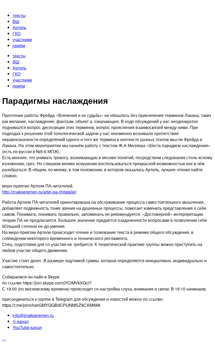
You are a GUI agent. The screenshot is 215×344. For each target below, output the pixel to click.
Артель (19, 27)
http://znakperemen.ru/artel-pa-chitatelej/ (39, 192)
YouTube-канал (27, 327)
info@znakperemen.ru (33, 315)
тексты (19, 15)
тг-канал (21, 321)
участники (22, 39)
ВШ (16, 21)
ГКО (16, 33)
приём (19, 45)
